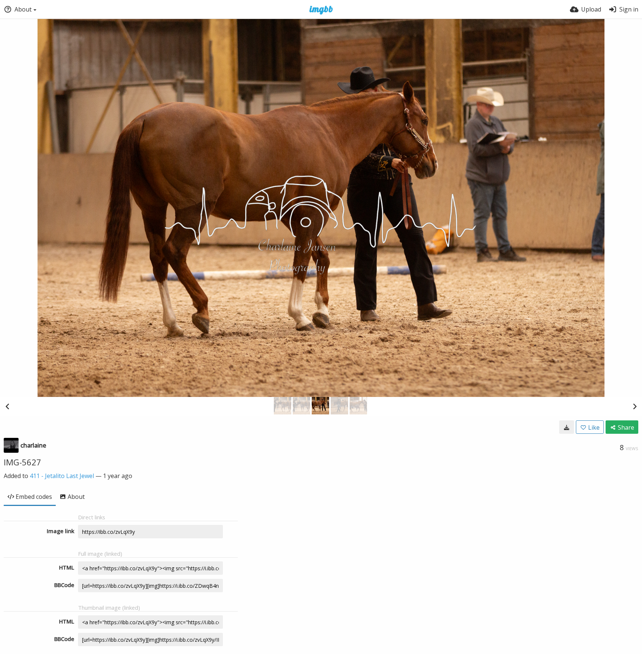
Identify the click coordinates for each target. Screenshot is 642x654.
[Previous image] (7, 406)
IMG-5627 (22, 462)
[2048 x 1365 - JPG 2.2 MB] (566, 427)
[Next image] (634, 406)
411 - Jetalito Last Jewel (62, 476)
